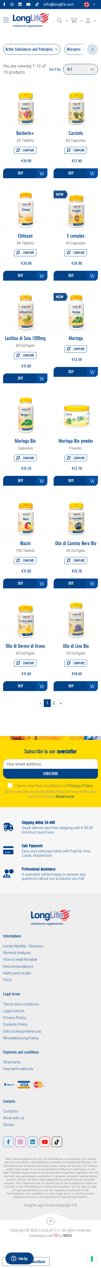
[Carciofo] (76, 105)
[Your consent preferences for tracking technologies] (92, 1259)
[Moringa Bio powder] (76, 413)
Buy (20, 173)
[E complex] (76, 208)
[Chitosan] (25, 208)
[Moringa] (76, 310)
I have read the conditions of (54, 785)
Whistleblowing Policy (21, 1038)
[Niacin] (25, 515)
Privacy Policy (80, 785)
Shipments (12, 1062)
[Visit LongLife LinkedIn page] (21, 4)
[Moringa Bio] (25, 413)
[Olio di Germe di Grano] (25, 618)
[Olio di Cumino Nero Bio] (76, 515)
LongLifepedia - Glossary (23, 946)
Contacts (10, 1111)
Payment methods (18, 1069)
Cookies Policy (15, 1024)
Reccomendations (18, 966)
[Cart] (77, 20)
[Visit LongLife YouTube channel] (29, 4)
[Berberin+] (25, 105)
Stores (8, 1125)
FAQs (7, 980)
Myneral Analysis (17, 953)
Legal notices (14, 1011)
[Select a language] (89, 4)
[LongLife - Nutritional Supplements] (31, 20)
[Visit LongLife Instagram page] (13, 4)
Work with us (13, 1118)
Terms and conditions (21, 1004)
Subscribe (50, 773)
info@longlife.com (59, 4)
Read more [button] (65, 796)
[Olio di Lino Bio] (76, 618)
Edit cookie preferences (22, 1031)
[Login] (91, 20)
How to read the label (20, 959)
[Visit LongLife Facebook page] (5, 4)
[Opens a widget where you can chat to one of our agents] (19, 1258)
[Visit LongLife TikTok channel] (38, 4)
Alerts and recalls (17, 973)
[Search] (63, 20)
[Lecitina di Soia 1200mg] (25, 310)
